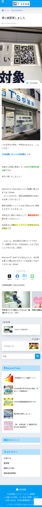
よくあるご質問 (25, 497)
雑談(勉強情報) (19, 285)
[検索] (37, 356)
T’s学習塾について (14, 494)
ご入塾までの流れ (11, 497)
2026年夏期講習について (27, 500)
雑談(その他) (9, 468)
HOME (22, 489)
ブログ (35, 497)
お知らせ (7, 458)
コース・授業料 (29, 494)
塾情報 (6, 463)
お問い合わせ (10, 500)
